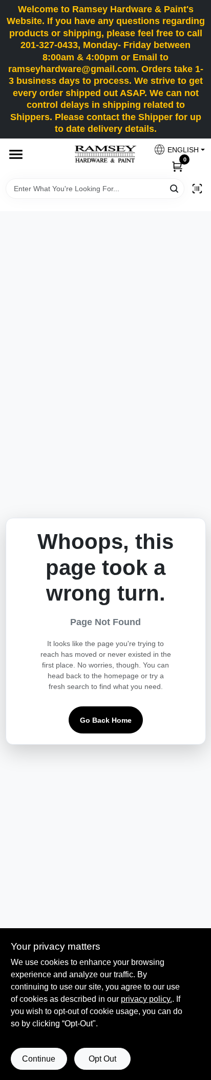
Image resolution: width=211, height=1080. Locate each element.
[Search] (174, 187)
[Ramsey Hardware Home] (105, 154)
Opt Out (102, 1058)
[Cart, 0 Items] (177, 166)
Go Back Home (106, 720)
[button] (175, 149)
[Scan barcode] (197, 188)
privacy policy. (146, 999)
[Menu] (16, 154)
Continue (38, 1058)
